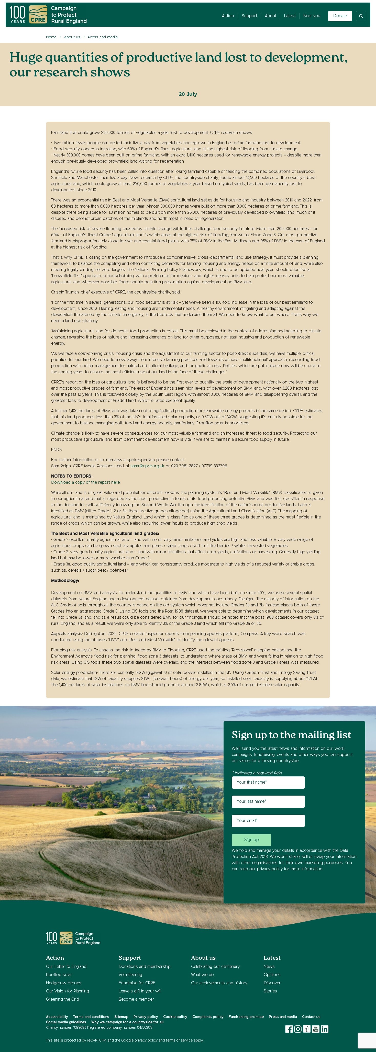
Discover (272, 983)
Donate (340, 16)
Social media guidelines (66, 1022)
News (269, 967)
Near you (311, 16)
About (270, 16)
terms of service (179, 1040)
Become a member (136, 1000)
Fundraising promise (246, 1017)
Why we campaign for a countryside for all (127, 1022)
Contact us (311, 1017)
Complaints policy (208, 1017)
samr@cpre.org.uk (147, 466)
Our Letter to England (66, 967)
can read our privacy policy (257, 869)
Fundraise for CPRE (137, 983)
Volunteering (130, 975)
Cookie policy (175, 1017)
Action (228, 16)
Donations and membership (145, 967)
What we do (202, 975)
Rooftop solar (59, 975)
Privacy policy (146, 1017)
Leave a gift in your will (140, 991)
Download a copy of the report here (85, 483)
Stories (270, 991)
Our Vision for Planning (67, 991)
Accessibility (57, 1017)
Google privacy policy (139, 1040)
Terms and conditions (91, 1017)
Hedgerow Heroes (63, 983)
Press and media (103, 37)
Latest (289, 16)
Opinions (272, 975)
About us (72, 37)
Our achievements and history (219, 983)
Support (249, 16)
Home (51, 37)
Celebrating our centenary (215, 967)
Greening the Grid (62, 1000)
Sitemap (121, 1017)
